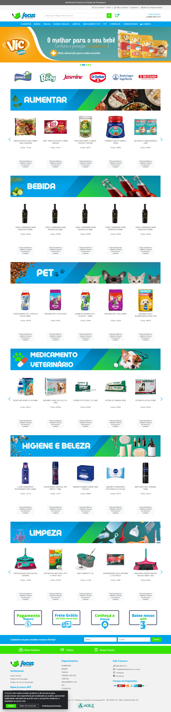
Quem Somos (15, 676)
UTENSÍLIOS (66, 689)
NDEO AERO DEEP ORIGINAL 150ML (145, 488)
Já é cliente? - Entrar (102, 7)
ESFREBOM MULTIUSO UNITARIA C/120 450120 (115, 574)
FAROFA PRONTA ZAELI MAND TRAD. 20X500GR (25, 142)
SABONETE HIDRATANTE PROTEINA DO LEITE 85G (115, 488)
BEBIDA (64, 669)
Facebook (120, 676)
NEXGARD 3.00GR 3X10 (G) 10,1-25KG (55, 401)
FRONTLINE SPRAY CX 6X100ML (25, 400)
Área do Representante (153, 7)
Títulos (69, 650)
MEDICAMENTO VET (69, 682)
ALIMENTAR (66, 666)
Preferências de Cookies (51, 706)
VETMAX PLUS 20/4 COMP (145, 400)
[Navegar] (4, 45)
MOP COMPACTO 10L (85, 573)
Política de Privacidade (19, 679)
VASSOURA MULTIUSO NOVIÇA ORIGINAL (25, 574)
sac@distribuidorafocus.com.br (128, 669)
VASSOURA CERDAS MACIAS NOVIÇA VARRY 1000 (145, 574)
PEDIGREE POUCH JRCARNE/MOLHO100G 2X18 (145, 315)
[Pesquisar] (109, 15)
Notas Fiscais (106, 650)
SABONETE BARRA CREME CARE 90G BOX (85, 488)
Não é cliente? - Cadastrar (127, 7)
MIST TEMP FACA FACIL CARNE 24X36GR (55, 142)
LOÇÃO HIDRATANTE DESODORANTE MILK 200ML (25, 488)
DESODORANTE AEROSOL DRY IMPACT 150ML (55, 488)
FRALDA (65, 672)
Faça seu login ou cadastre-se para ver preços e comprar (25, 164)
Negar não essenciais (28, 706)
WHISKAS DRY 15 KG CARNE (116, 314)
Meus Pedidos (32, 650)
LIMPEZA (65, 679)
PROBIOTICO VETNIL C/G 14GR (85, 400)
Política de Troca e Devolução (21, 682)
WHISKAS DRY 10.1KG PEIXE (55, 314)
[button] (80, 65)
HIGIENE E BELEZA (69, 675)
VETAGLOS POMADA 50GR (115, 400)
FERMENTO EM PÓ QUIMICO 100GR (115, 142)
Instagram (120, 673)
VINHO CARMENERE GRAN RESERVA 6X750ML (25, 228)
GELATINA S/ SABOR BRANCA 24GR (145, 142)
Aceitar (11, 706)
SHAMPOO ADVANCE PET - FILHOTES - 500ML (85, 315)
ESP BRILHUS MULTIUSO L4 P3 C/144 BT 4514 (55, 574)
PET (63, 685)
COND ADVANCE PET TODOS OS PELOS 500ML (25, 315)
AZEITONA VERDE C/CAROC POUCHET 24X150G (85, 142)
